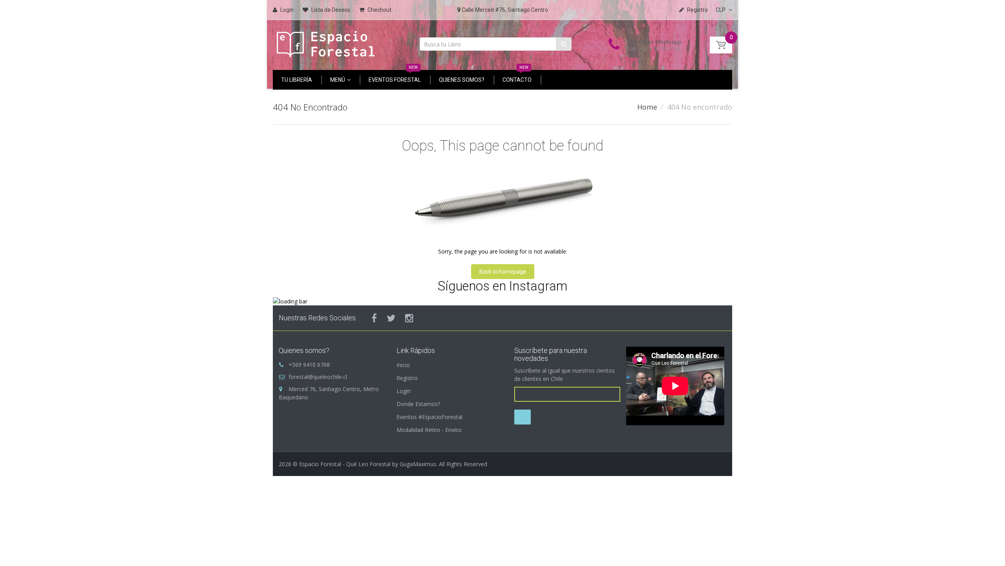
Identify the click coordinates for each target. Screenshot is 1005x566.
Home (647, 107)
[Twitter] (391, 318)
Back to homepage (502, 271)
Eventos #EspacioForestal (429, 417)
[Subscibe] (522, 417)
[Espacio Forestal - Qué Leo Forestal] (326, 42)
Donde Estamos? (418, 404)
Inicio (403, 365)
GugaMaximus (418, 464)
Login (404, 391)
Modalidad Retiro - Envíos (429, 430)
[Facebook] (374, 318)
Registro (407, 378)
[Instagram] (409, 318)
